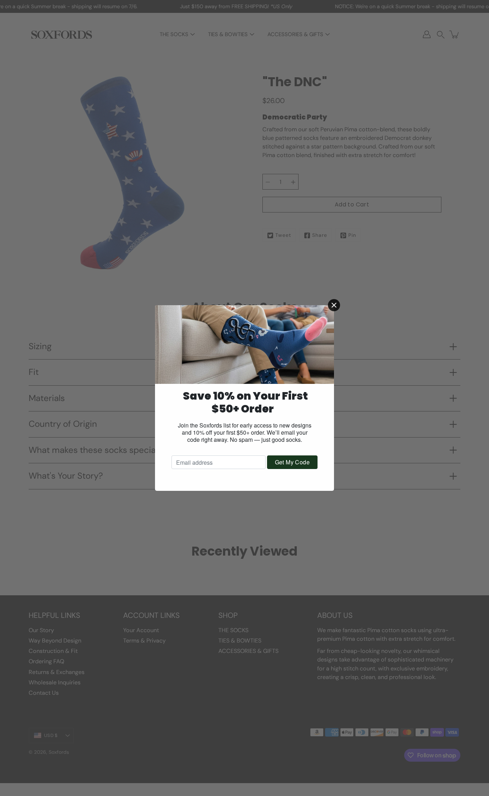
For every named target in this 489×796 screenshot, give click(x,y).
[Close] (334, 305)
